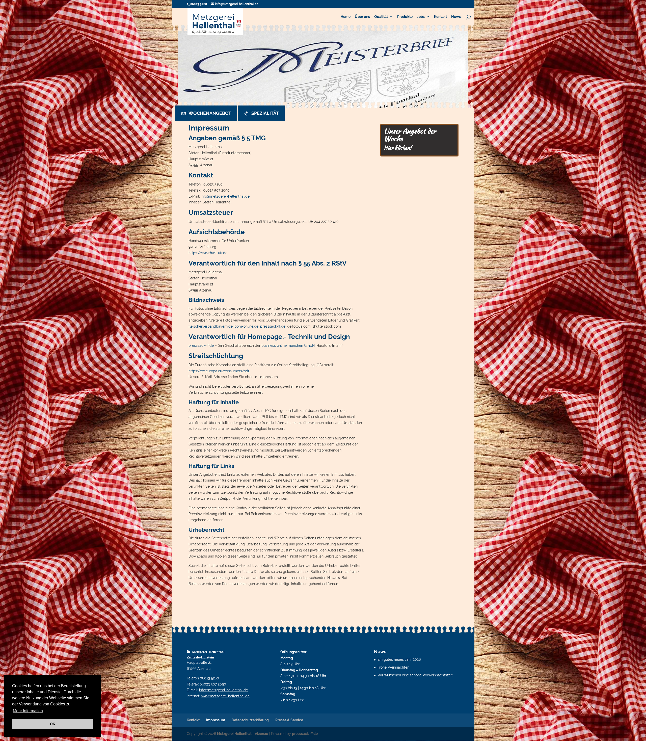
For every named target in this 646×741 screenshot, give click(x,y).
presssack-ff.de (272, 326)
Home (346, 17)
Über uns (362, 17)
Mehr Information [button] (28, 711)
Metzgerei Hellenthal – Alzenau (242, 734)
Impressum (215, 720)
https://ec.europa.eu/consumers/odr (219, 371)
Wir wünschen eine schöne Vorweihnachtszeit (415, 675)
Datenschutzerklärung (250, 720)
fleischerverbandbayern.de (211, 326)
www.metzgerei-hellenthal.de (225, 696)
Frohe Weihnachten (393, 667)
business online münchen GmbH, (288, 345)
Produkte (405, 17)
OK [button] (52, 724)
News (456, 17)
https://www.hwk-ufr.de (208, 253)
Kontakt (440, 17)
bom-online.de (246, 326)
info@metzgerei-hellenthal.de (225, 196)
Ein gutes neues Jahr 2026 (399, 659)
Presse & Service (289, 720)
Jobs (421, 17)
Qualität (381, 17)
